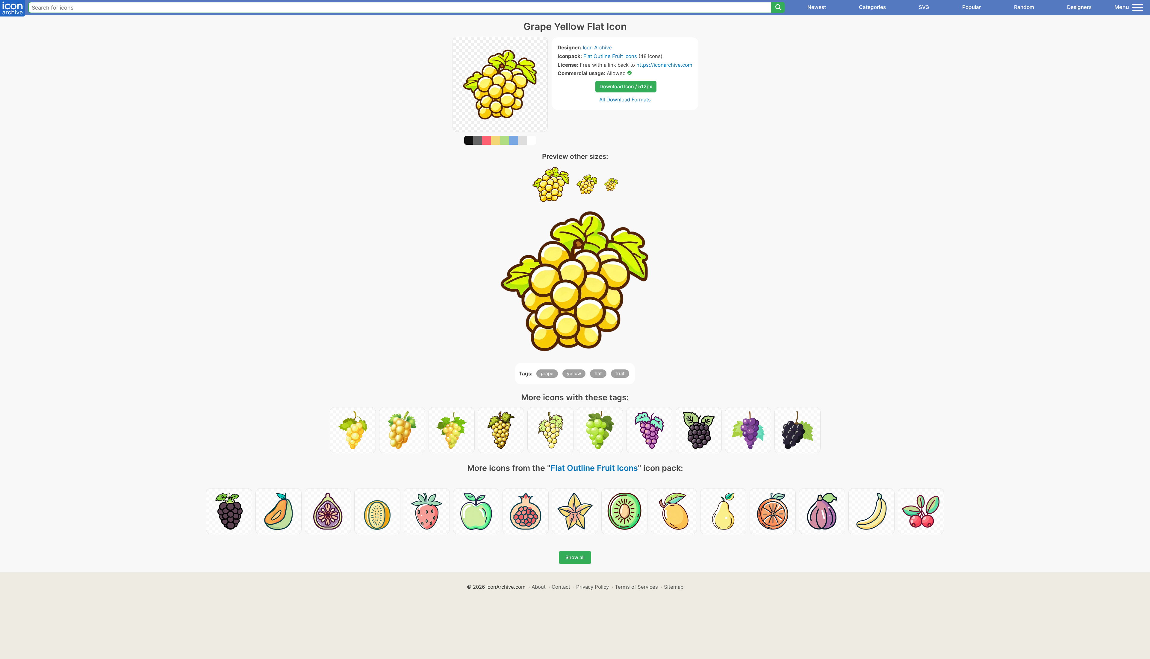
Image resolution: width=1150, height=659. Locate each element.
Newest (816, 7)
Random (1024, 7)
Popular (971, 7)
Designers (1079, 7)
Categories (872, 7)
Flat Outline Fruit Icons (610, 56)
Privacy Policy (592, 587)
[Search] (778, 7)
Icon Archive (597, 48)
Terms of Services (636, 587)
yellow (574, 373)
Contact (561, 587)
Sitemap (673, 587)
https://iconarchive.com (664, 65)
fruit (620, 373)
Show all (575, 557)
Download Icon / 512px (626, 86)
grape (547, 373)
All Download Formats (625, 100)
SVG (924, 7)
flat (598, 373)
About (539, 587)
